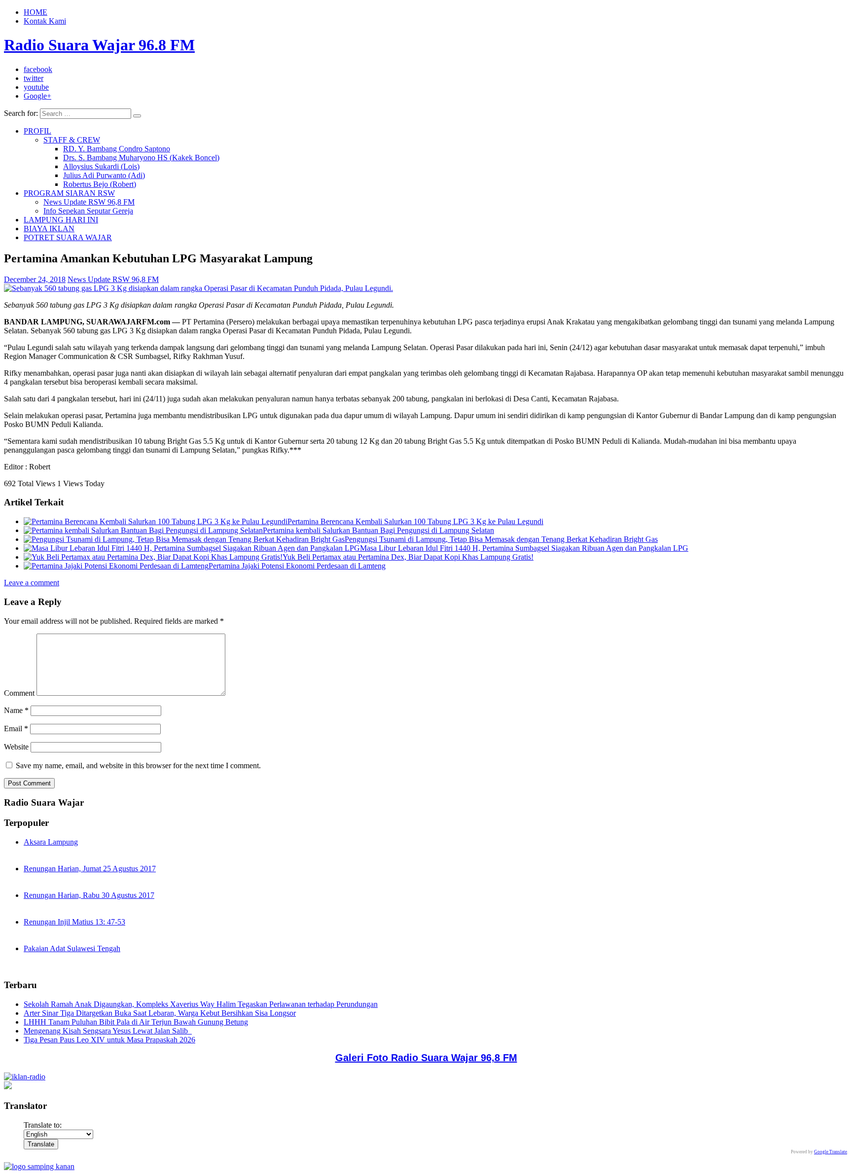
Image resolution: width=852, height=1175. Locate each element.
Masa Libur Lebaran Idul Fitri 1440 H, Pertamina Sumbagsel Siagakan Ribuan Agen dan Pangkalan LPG (524, 548)
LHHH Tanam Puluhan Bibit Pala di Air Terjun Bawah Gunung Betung (136, 1022)
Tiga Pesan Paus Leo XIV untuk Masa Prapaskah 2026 (109, 1039)
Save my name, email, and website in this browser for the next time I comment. (138, 765)
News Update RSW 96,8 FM (89, 202)
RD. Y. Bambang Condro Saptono (116, 148)
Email (16, 728)
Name (16, 710)
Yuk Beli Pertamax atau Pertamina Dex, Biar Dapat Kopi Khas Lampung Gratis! (408, 557)
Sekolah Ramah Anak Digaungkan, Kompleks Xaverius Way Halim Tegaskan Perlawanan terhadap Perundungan (201, 1004)
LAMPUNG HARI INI (61, 219)
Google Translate (830, 1151)
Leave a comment (31, 582)
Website (16, 747)
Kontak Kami (45, 21)
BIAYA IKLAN (49, 228)
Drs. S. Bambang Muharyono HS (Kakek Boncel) (141, 157)
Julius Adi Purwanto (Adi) (104, 175)
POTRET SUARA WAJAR (68, 237)
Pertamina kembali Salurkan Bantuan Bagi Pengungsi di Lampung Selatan (378, 530)
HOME (35, 12)
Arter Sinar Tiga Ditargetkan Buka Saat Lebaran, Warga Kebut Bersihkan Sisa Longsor (160, 1013)
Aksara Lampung (51, 842)
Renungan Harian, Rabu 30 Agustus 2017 (89, 895)
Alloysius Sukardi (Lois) (101, 166)
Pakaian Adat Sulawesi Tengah (72, 948)
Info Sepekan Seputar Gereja (88, 211)
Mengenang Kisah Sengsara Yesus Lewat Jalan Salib (108, 1031)
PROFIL (37, 131)
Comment (19, 693)
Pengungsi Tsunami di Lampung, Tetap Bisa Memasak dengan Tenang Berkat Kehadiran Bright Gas (501, 539)
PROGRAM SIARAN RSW (69, 193)
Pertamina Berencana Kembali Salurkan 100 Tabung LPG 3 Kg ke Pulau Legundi (415, 521)
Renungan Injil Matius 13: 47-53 (74, 922)
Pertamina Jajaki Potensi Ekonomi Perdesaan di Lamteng (297, 566)
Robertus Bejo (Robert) (99, 184)
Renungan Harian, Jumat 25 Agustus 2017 (90, 868)
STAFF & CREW (71, 140)
